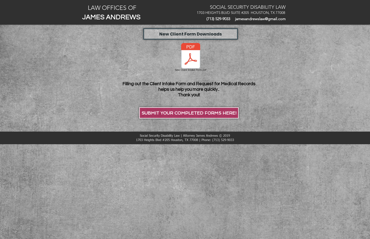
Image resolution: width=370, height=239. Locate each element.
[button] (190, 34)
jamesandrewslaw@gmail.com (260, 18)
